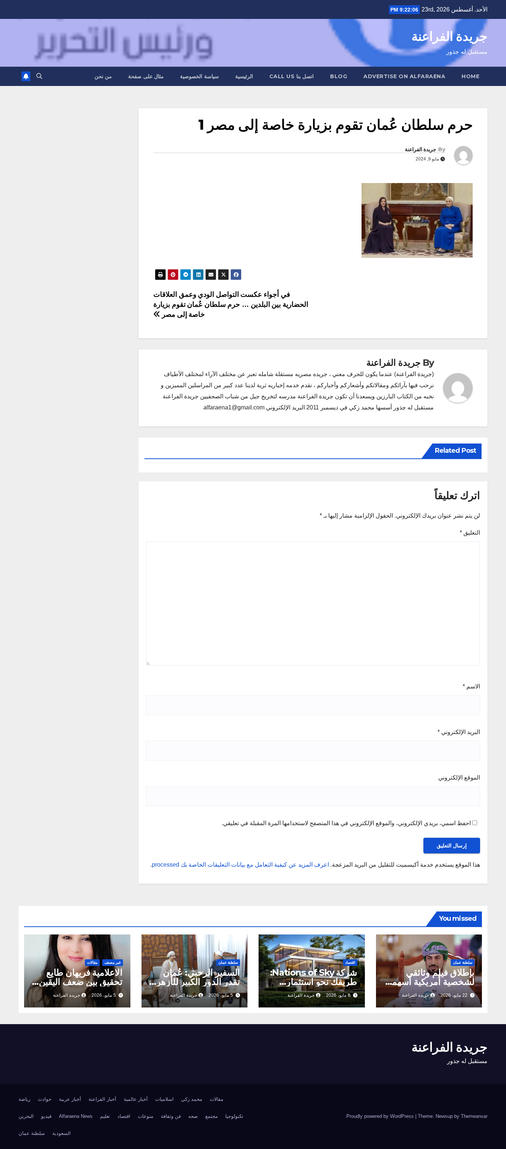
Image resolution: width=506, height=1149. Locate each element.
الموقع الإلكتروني (459, 777)
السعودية (61, 1133)
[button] (39, 76)
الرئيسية (244, 76)
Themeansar (474, 1116)
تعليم (105, 1116)
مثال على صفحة (146, 76)
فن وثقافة (171, 1116)
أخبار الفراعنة (102, 1099)
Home (470, 76)
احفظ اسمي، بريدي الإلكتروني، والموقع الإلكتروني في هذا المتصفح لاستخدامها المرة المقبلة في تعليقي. (346, 823)
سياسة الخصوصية (199, 76)
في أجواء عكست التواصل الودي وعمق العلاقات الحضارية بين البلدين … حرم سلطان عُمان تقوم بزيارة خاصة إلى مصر (230, 304)
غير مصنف (112, 962)
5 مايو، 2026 (221, 995)
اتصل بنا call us (291, 76)
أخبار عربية (70, 1099)
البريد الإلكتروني (458, 732)
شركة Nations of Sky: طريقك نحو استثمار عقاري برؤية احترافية (313, 981)
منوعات (145, 1116)
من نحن (103, 76)
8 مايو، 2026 (338, 995)
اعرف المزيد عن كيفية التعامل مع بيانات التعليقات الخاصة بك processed (240, 864)
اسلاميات (164, 1099)
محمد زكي (191, 1099)
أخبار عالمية (136, 1099)
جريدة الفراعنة (449, 36)
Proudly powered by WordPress (380, 1116)
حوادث (44, 1099)
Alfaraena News (76, 1116)
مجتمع (211, 1116)
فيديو (46, 1116)
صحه (193, 1116)
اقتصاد (350, 962)
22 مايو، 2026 (453, 995)
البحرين (26, 1116)
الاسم (471, 686)
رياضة (24, 1099)
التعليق (470, 532)
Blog (338, 76)
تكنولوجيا (234, 1116)
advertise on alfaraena (404, 76)
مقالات (92, 962)
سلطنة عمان (462, 962)
